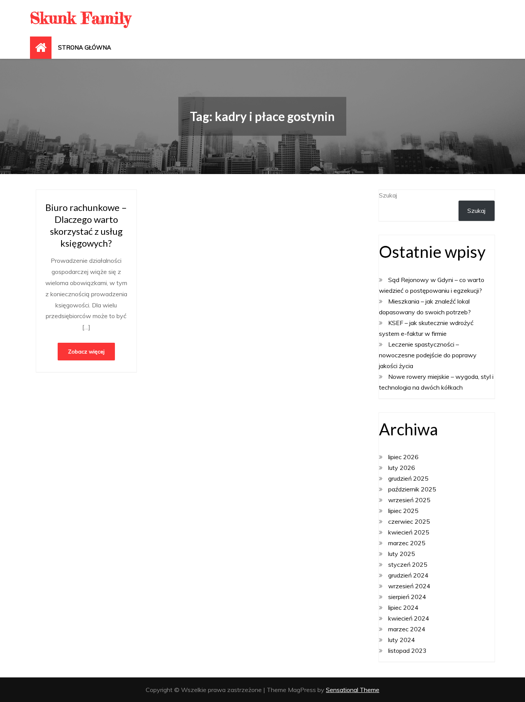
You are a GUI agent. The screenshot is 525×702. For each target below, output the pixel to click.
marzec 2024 (406, 629)
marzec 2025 (406, 543)
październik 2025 (412, 489)
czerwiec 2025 (409, 521)
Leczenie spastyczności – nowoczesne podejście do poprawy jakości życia (428, 355)
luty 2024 (401, 640)
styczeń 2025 (407, 564)
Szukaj (388, 195)
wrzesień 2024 (409, 586)
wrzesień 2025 (409, 500)
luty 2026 (401, 467)
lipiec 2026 (403, 457)
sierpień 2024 (407, 597)
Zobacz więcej (86, 351)
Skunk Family (80, 18)
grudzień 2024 (408, 575)
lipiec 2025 (403, 510)
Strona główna (84, 47)
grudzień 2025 (408, 478)
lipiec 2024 (403, 607)
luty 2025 (401, 554)
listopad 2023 (407, 650)
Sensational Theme (352, 690)
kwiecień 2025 (408, 532)
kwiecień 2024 (408, 618)
